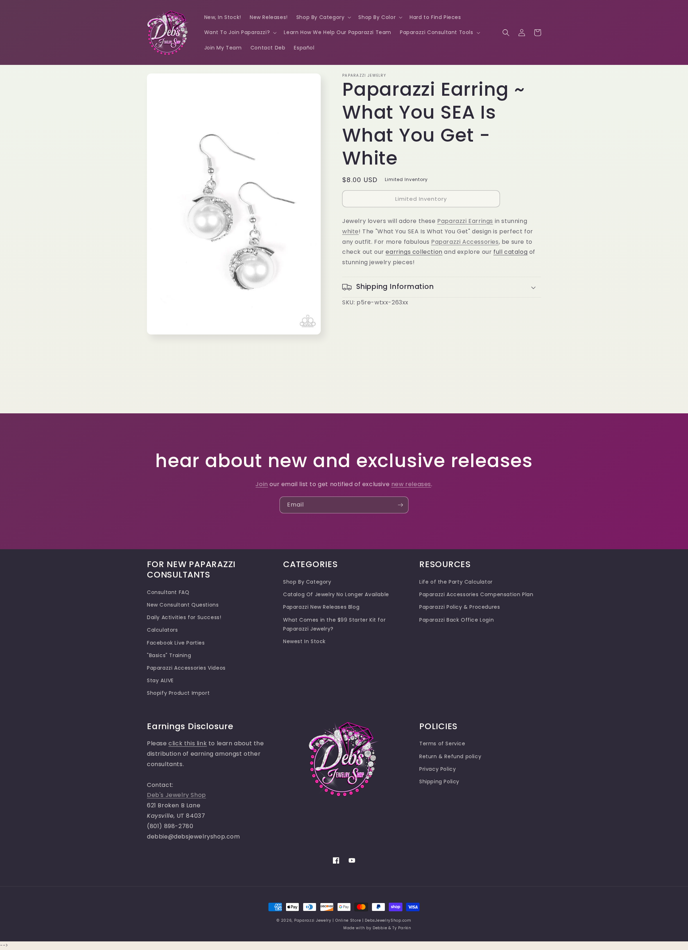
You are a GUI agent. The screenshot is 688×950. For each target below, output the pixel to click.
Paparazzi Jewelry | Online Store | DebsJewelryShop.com (352, 920)
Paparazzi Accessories (465, 242)
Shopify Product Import (178, 693)
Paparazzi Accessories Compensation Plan (476, 594)
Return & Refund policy (450, 756)
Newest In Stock (304, 641)
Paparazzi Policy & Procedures (459, 607)
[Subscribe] (400, 505)
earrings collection (414, 252)
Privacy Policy (437, 769)
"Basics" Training (169, 655)
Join (261, 484)
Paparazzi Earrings (465, 221)
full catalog (510, 252)
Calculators (162, 629)
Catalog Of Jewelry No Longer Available (336, 594)
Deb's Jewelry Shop (176, 795)
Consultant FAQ (168, 592)
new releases (411, 484)
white (350, 231)
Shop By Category (307, 581)
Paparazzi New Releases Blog (321, 607)
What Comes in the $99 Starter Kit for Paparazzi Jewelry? (334, 624)
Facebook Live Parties (176, 642)
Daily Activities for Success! (184, 617)
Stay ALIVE (160, 680)
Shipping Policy (439, 781)
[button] (323, 17)
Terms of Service (442, 743)
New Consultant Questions (183, 604)
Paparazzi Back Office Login (456, 619)
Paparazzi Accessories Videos (186, 667)
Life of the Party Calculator (456, 581)
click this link (187, 743)
